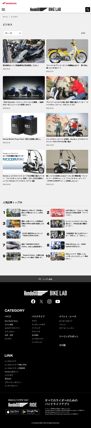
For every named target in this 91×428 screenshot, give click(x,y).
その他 (62, 345)
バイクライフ (38, 316)
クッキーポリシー (11, 386)
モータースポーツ (65, 321)
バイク (8, 316)
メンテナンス (37, 342)
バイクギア (9, 375)
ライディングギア (38, 324)
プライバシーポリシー (13, 382)
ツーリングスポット (68, 336)
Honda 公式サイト (11, 372)
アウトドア (36, 332)
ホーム (5, 17)
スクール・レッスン (66, 328)
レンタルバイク (37, 339)
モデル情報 (9, 324)
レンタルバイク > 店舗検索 (15, 368)
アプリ (34, 321)
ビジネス (8, 339)
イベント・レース (67, 316)
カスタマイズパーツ (12, 328)
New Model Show (11, 321)
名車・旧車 (9, 335)
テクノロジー (10, 332)
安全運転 (35, 335)
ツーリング (36, 328)
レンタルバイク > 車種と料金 (16, 365)
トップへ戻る (47, 279)
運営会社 (8, 379)
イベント (62, 324)
